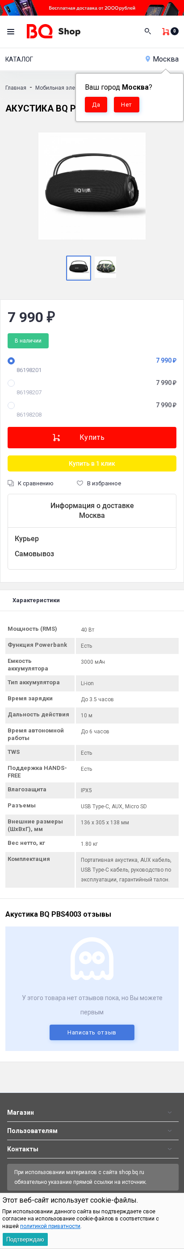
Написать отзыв (92, 1032)
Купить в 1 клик (92, 463)
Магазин (20, 1112)
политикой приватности (50, 1226)
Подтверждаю (25, 1239)
